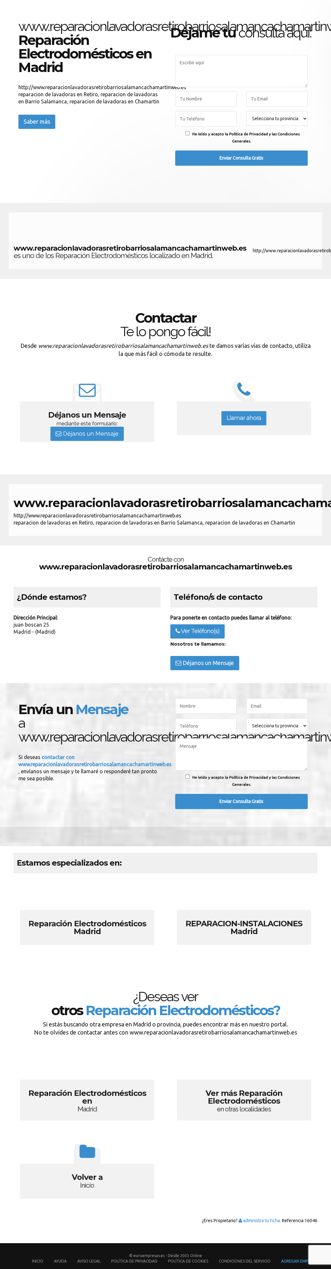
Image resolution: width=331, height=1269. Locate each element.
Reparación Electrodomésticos (87, 915)
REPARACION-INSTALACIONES (244, 915)
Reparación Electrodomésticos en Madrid (87, 1084)
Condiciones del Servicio (245, 1261)
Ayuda (60, 1261)
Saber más (37, 121)
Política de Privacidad (134, 1261)
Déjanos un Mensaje (90, 433)
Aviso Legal (89, 1261)
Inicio (37, 1261)
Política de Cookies (188, 1261)
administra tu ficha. (261, 1220)
